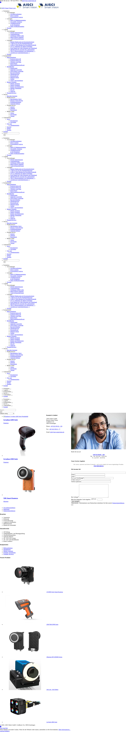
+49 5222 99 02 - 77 (54, 429)
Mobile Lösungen (8, 551)
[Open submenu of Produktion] (10, 399)
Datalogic (6, 423)
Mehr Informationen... (64, 729)
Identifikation (7, 549)
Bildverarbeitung (8, 548)
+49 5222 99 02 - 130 (98, 454)
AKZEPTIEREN (5, 731)
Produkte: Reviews (8, 554)
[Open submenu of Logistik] (9, 390)
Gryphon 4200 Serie (10, 420)
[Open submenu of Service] (8, 393)
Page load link (4, 728)
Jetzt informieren (99, 466)
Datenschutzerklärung (118, 503)
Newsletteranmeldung (9, 507)
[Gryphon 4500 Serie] (24, 455)
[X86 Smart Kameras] (24, 495)
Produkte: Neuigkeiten (9, 552)
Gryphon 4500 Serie (10, 459)
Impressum (6, 509)
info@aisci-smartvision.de (29, 0)
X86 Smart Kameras (10, 498)
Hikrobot (5, 501)
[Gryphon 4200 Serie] (15, 416)
